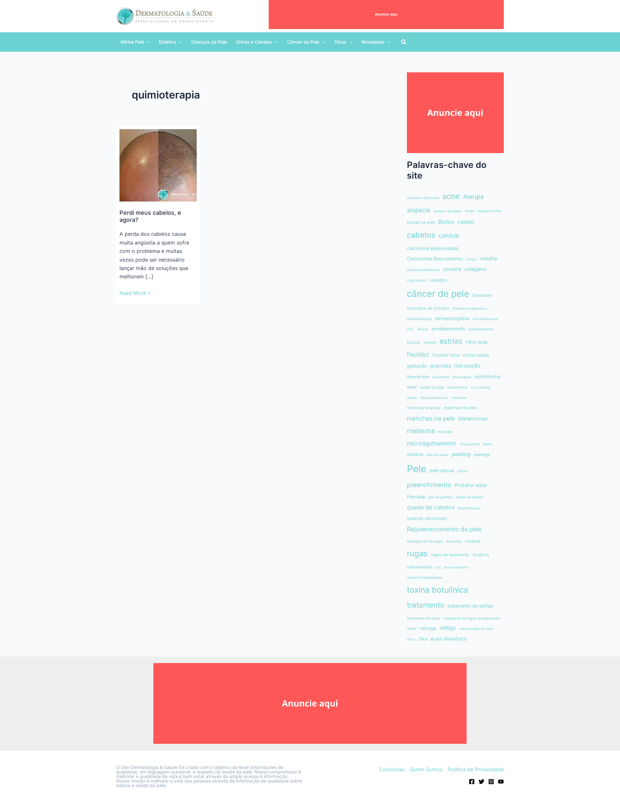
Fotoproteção (476, 355)
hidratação (467, 366)
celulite (488, 258)
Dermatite (481, 295)
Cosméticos (416, 280)
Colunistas (392, 769)
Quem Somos (426, 769)
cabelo (466, 222)
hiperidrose (418, 376)
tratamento (425, 604)
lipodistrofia (457, 387)
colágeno (475, 269)
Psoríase (416, 496)
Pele (416, 468)
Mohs (487, 444)
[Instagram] (491, 781)
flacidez (418, 354)
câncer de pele (438, 293)
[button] (135, 42)
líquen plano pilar (434, 398)
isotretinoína (487, 376)
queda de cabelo (469, 497)
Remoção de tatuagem (425, 541)
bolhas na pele (421, 222)
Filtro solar (477, 342)
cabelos (421, 235)
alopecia (418, 210)
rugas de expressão (450, 554)
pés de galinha (440, 497)
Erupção (413, 342)
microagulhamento (432, 443)
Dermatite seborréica (469, 308)
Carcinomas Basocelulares (435, 258)
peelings (482, 454)
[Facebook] (472, 781)
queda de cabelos (431, 507)
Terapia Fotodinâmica (424, 578)
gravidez (440, 366)
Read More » (134, 293)
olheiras (415, 454)
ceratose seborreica (423, 270)
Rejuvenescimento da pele (444, 529)
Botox (446, 221)
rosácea (472, 541)
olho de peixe (438, 455)
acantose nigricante (423, 198)
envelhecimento (448, 328)
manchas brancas (424, 407)
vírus (411, 639)
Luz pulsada (480, 387)
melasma (421, 431)
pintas (462, 471)
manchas (459, 398)
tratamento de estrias (470, 605)
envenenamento (481, 329)
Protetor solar (471, 485)
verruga (428, 628)
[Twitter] (481, 781)
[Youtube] (501, 781)
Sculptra (481, 554)
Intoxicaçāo (461, 377)
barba (470, 211)
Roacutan (454, 541)
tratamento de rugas (423, 618)
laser (412, 386)
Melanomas (473, 418)
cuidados (438, 280)
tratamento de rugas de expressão (471, 618)
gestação (417, 366)
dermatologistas (452, 318)
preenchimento (429, 485)
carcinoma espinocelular (433, 248)
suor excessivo (456, 567)
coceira (452, 269)
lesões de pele (432, 387)
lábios (412, 398)
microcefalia (470, 444)
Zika (422, 638)
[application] (147, 42)
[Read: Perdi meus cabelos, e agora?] (158, 164)
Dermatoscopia (485, 319)
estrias (450, 341)
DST (410, 329)
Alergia (473, 197)
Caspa (471, 259)
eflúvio (422, 329)
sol (438, 567)
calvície (449, 235)
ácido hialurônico (448, 638)
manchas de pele (460, 407)
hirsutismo (440, 377)
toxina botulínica (437, 590)
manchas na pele (431, 418)
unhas (412, 629)
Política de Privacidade (476, 769)
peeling (461, 454)
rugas (417, 553)
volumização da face (476, 629)
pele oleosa (441, 470)
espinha (429, 342)
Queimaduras (469, 508)
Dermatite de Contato (428, 308)
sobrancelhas (420, 567)
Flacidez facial (446, 355)
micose (445, 431)
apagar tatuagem (448, 211)
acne (451, 196)
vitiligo (447, 628)
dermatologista (419, 319)
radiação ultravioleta (427, 518)
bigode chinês (489, 211)
